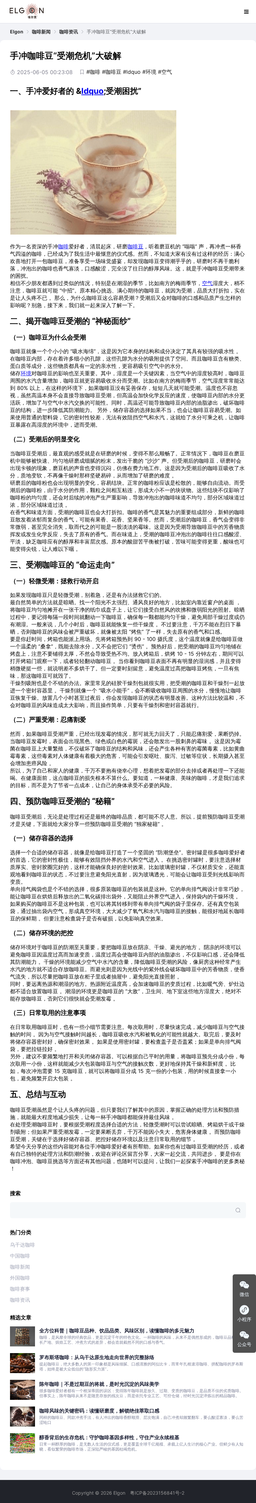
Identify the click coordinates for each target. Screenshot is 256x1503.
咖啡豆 (135, 246)
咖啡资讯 (68, 31)
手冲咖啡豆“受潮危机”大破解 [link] (116, 31)
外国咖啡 (20, 1278)
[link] (16, 31)
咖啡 (63, 246)
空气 (207, 283)
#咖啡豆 (111, 71)
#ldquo (132, 71)
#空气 (165, 71)
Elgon (16, 31)
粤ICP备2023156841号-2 (157, 1493)
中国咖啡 (20, 1256)
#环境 (149, 71)
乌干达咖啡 (22, 1245)
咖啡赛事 (20, 1289)
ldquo (92, 91)
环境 (26, 373)
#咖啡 (93, 71)
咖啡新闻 (41, 31)
